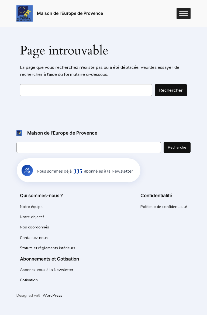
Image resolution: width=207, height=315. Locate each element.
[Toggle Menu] (183, 13)
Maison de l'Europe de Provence (70, 13)
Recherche (177, 147)
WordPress (52, 295)
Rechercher (171, 90)
